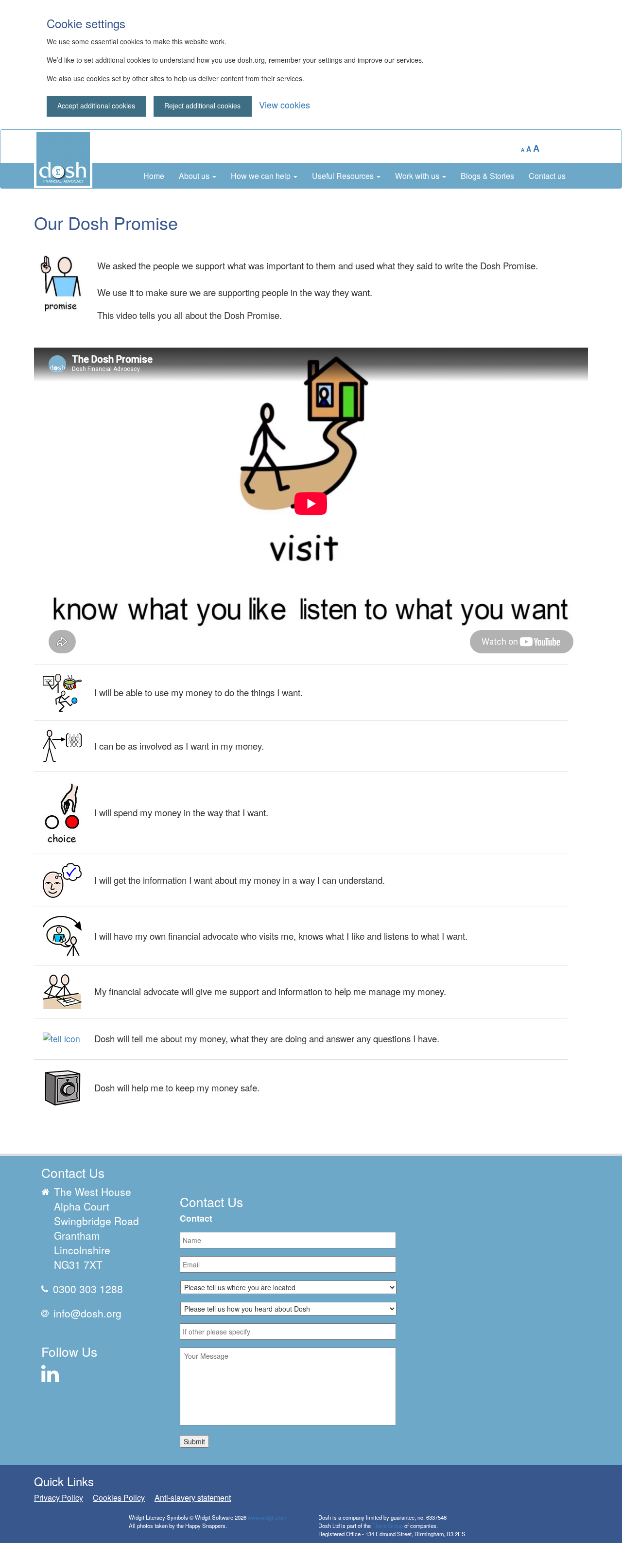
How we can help (262, 175)
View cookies (284, 104)
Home (153, 175)
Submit (194, 1441)
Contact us (547, 175)
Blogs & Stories (487, 175)
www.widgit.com (267, 1517)
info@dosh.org (87, 1313)
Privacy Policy (58, 1497)
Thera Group (387, 1525)
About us (195, 175)
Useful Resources (344, 175)
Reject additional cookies (202, 105)
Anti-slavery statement (193, 1497)
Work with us (418, 175)
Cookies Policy (119, 1497)
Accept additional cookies (96, 105)
